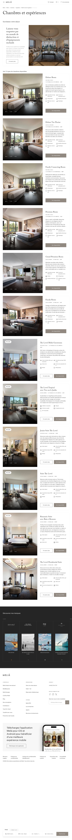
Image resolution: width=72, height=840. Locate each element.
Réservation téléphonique (32, 692)
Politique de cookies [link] (43, 757)
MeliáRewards (6, 688)
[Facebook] (50, 694)
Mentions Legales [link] (5, 757)
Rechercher (62, 834)
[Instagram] (53, 694)
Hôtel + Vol (28, 688)
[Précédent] (6, 111)
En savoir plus (12, 61)
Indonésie (12, 7)
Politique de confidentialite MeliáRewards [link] (29, 757)
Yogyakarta (18, 7)
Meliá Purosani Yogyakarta (26, 7)
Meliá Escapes (6, 692)
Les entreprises (29, 706)
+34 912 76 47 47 (53, 685)
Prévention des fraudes (8, 715)
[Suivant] (15, 111)
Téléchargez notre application (16, 746)
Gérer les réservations (31, 685)
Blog (4, 699)
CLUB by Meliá (6, 695)
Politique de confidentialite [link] (14, 757)
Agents (27, 710)
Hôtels (7, 7)
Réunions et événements (32, 713)
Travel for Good (6, 709)
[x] (56, 694)
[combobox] (57, 2)
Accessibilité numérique (63, 757)
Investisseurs (6, 705)
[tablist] (36, 829)
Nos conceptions (7, 702)
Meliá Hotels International (9, 685)
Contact (51, 682)
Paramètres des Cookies (54, 757)
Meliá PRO (28, 703)
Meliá (4, 7)
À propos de (6, 682)
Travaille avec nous (7, 712)
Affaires (28, 699)
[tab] (6, 829)
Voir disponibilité (56, 110)
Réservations (29, 682)
